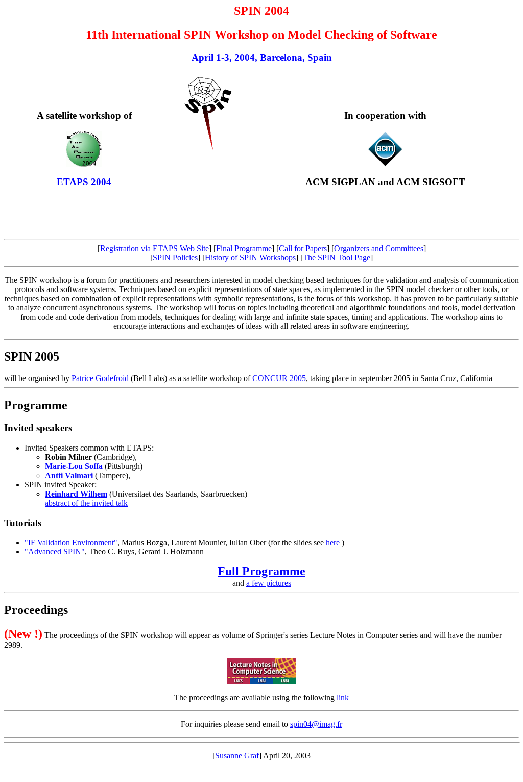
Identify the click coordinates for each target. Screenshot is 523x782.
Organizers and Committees (378, 248)
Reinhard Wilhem (76, 493)
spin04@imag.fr (316, 724)
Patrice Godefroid (100, 378)
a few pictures (268, 582)
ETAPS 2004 (84, 181)
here (334, 542)
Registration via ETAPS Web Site (154, 248)
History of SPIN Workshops (250, 257)
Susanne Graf (237, 755)
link (343, 697)
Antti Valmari (69, 475)
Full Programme (261, 571)
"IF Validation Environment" (71, 542)
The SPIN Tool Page (336, 257)
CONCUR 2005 (279, 378)
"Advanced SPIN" (55, 551)
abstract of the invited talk (86, 503)
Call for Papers (303, 248)
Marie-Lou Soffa (74, 466)
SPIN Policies (175, 257)
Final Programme (244, 248)
